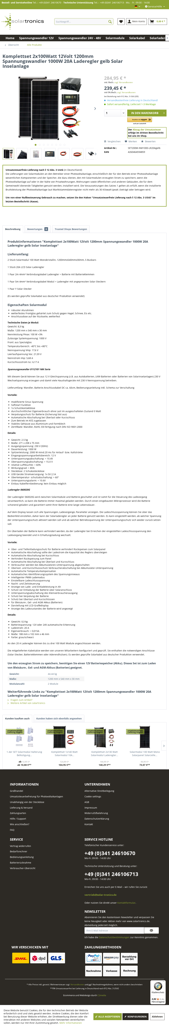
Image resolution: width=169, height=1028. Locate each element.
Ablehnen (157, 1016)
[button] (139, 121)
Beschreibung (12, 229)
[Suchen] (110, 21)
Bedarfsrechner (18, 851)
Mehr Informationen (70, 1022)
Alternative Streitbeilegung (99, 790)
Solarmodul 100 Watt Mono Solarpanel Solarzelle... (145, 753)
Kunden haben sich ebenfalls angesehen (59, 718)
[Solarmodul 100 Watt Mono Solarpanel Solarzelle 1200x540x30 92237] (144, 737)
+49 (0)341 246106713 (111, 874)
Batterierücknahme (20, 862)
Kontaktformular (126, 902)
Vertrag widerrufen (20, 846)
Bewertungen (37, 229)
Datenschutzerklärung (96, 818)
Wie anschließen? (19, 824)
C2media (101, 995)
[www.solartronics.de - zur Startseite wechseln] (23, 21)
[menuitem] (83, 21)
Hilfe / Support (18, 818)
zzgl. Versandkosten (123, 82)
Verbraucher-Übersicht (22, 868)
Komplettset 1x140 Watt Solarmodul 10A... (64, 753)
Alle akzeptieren (109, 1016)
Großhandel (16, 790)
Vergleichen (114, 141)
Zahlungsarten (18, 813)
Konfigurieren (137, 1016)
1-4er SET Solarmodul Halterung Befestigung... (24, 753)
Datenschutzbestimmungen (114, 937)
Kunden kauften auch (17, 718)
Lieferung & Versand (21, 807)
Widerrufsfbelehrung (96, 813)
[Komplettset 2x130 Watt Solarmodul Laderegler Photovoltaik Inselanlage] (104, 737)
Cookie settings (92, 796)
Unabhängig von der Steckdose (27, 802)
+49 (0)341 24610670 (109, 853)
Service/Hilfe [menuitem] (155, 6)
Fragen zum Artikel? (21, 699)
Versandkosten (77, 984)
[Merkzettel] (121, 21)
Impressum (90, 807)
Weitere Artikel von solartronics (27, 703)
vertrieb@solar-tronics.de (100, 895)
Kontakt (88, 824)
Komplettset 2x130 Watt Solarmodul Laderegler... (104, 753)
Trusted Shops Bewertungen (71, 229)
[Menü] (164, 982)
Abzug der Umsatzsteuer (147, 129)
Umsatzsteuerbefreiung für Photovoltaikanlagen (36, 796)
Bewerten (150, 141)
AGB (86, 802)
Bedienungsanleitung (22, 857)
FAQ (12, 829)
